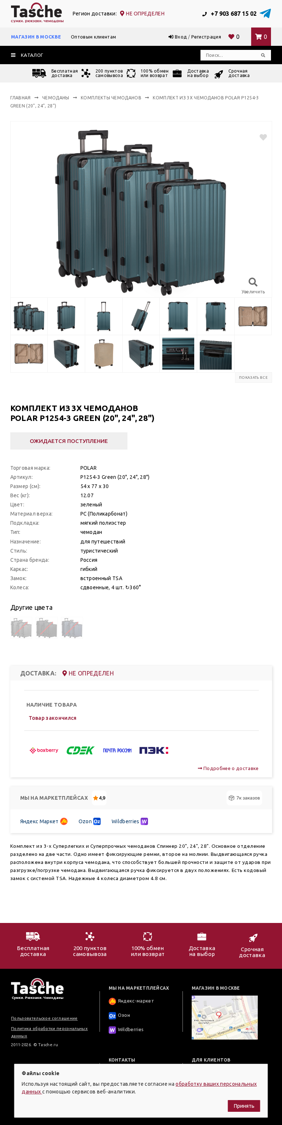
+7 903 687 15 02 (233, 13)
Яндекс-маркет (136, 1000)
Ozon (85, 821)
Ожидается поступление (69, 441)
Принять (244, 1106)
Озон (124, 1015)
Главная (20, 97)
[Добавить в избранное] (260, 137)
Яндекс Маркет (39, 821)
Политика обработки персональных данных (49, 1032)
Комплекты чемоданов (111, 97)
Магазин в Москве (36, 36)
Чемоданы (55, 97)
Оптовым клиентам (93, 36)
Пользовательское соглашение (44, 1018)
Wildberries (126, 821)
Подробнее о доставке (230, 768)
